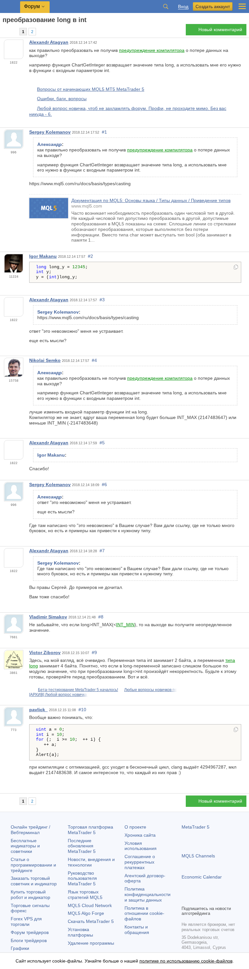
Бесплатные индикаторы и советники (25, 846)
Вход (183, 6)
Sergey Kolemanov (50, 132)
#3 (102, 299)
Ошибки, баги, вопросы (62, 98)
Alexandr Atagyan (48, 42)
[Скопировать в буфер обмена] (236, 267)
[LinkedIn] (227, 899)
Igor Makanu (43, 256)
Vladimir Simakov (48, 616)
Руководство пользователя (82, 878)
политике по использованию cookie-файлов (185, 960)
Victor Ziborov (45, 652)
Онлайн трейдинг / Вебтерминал (30, 829)
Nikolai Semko (45, 360)
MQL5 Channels (198, 855)
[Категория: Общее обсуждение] (12, 31)
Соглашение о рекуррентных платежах (139, 862)
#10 (82, 709)
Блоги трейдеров (29, 940)
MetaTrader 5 (195, 827)
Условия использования (140, 846)
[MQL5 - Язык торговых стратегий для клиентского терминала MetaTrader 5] (10, 6)
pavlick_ (38, 709)
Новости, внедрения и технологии (91, 862)
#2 (90, 256)
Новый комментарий (220, 29)
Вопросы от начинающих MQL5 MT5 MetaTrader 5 (90, 89)
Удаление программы (91, 943)
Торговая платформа (90, 829)
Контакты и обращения (136, 929)
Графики (20, 948)
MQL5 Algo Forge (86, 913)
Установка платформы (80, 932)
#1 (104, 132)
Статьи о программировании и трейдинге (33, 865)
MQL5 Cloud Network (90, 905)
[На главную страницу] (4, 31)
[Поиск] (166, 6)
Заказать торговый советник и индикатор (34, 881)
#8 (100, 616)
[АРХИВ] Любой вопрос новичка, (58, 694)
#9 (94, 652)
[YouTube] (216, 899)
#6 (104, 484)
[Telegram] (196, 899)
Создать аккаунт (213, 6)
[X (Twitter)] (206, 899)
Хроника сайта (140, 835)
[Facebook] (185, 899)
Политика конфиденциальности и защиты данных (147, 894)
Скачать (91, 921)
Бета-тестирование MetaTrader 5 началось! (78, 690)
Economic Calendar (202, 876)
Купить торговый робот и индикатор (30, 894)
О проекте (135, 827)
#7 (102, 550)
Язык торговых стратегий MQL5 (85, 894)
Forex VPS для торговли (26, 921)
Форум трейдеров (30, 932)
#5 (102, 442)
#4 (94, 360)
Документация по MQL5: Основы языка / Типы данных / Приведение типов (151, 200)
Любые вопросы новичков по (150, 690)
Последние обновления (82, 846)
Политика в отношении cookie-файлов (144, 913)
